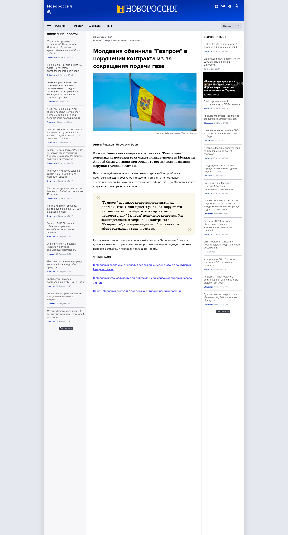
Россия (78, 25)
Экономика (119, 40)
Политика (51, 122)
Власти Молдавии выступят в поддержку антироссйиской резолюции (137, 291)
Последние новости (62, 34)
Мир (109, 25)
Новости (51, 102)
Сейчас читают (215, 37)
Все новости (66, 328)
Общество (52, 57)
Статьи (207, 141)
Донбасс (94, 25)
